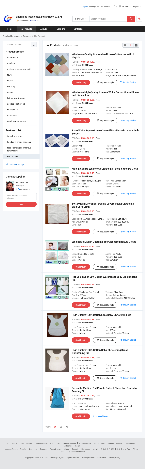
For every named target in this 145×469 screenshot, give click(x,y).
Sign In (85, 6)
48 (67, 426)
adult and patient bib (16, 103)
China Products (26, 443)
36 (61, 426)
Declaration (101, 458)
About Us (44, 28)
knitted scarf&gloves (16, 98)
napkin (10, 80)
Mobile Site (68, 446)
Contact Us (78, 28)
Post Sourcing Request (139, 19)
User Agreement (88, 458)
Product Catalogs (16, 164)
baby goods (12, 109)
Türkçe (135, 449)
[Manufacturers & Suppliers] (21, 5)
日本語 (111, 449)
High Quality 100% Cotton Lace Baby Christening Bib (101, 314)
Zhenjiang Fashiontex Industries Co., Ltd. (39, 16)
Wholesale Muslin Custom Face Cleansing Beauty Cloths (104, 241)
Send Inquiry (80, 82)
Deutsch (75, 449)
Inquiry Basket (129, 82)
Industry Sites (99, 443)
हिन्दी (118, 449)
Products (28, 28)
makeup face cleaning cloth (19, 69)
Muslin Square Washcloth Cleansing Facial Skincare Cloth (105, 168)
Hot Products (12, 443)
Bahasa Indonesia (78, 451)
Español (23, 449)
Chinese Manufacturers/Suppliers (47, 443)
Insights (78, 446)
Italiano (66, 449)
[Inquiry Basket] (115, 6)
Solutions (61, 28)
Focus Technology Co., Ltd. (54, 458)
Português (33, 449)
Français (43, 449)
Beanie (10, 92)
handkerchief (13, 57)
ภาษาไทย (126, 449)
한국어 (103, 449)
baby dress (12, 115)
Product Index (130, 443)
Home (9, 28)
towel (9, 74)
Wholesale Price (85, 443)
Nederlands (85, 449)
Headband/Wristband (16, 121)
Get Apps (125, 6)
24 (55, 427)
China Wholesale (69, 443)
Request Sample (107, 82)
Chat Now (24, 189)
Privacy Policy (114, 458)
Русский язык (55, 449)
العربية (95, 449)
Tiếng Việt (64, 451)
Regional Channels (114, 443)
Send (21, 204)
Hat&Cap (11, 86)
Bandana (11, 63)
